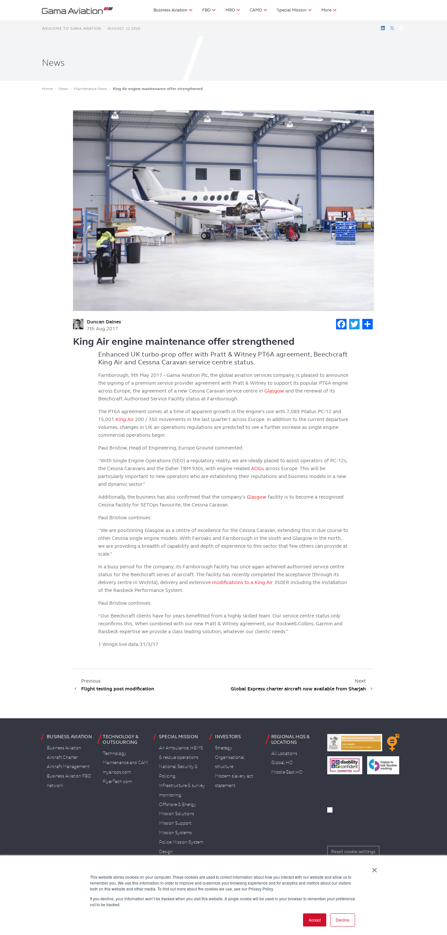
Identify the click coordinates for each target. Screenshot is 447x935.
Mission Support (175, 823)
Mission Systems (175, 832)
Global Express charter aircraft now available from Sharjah (298, 689)
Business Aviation (64, 748)
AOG (256, 468)
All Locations (284, 753)
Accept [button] (315, 920)
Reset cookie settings (353, 851)
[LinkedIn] (383, 28)
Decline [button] (342, 920)
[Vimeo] (401, 28)
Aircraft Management (68, 766)
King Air (125, 419)
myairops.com (117, 772)
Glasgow (274, 391)
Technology (114, 753)
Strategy (223, 748)
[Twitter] (392, 28)
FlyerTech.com (117, 781)
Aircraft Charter (62, 757)
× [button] (374, 868)
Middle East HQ (287, 772)
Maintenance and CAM (125, 762)
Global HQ (282, 762)
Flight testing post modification (117, 689)
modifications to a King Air (242, 582)
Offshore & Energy (177, 804)
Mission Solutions (176, 813)
